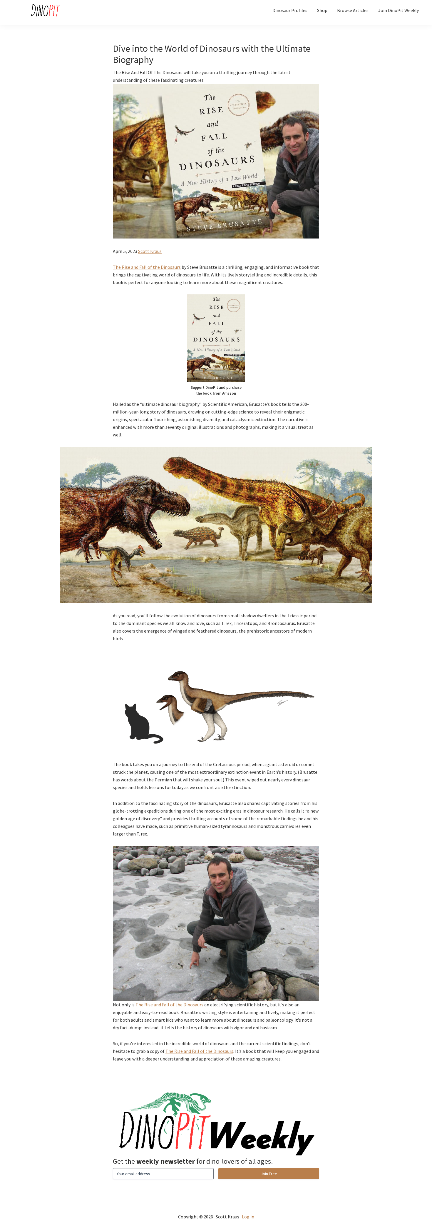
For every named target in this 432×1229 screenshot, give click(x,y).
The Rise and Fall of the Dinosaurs (147, 267)
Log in (248, 1217)
